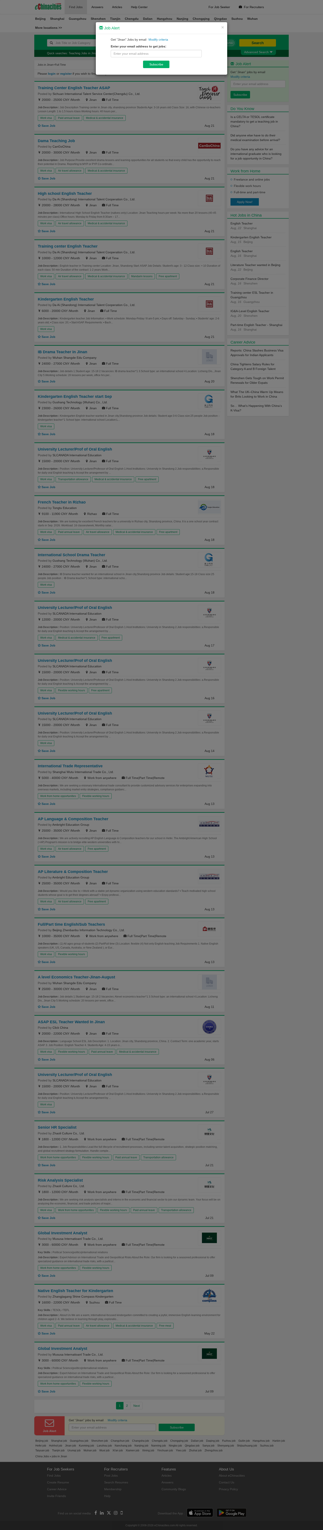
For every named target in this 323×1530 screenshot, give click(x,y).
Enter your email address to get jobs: (138, 46)
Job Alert (111, 28)
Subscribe (156, 64)
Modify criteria (158, 39)
